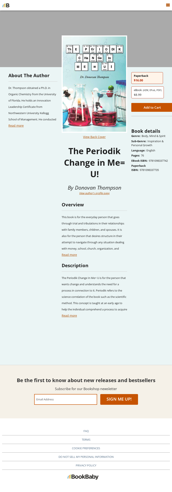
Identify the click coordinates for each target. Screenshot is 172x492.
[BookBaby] (5, 5)
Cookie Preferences (86, 448)
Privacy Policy (86, 465)
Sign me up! (119, 399)
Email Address (45, 399)
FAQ (86, 431)
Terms (86, 439)
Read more (16, 126)
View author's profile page (94, 193)
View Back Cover (94, 137)
